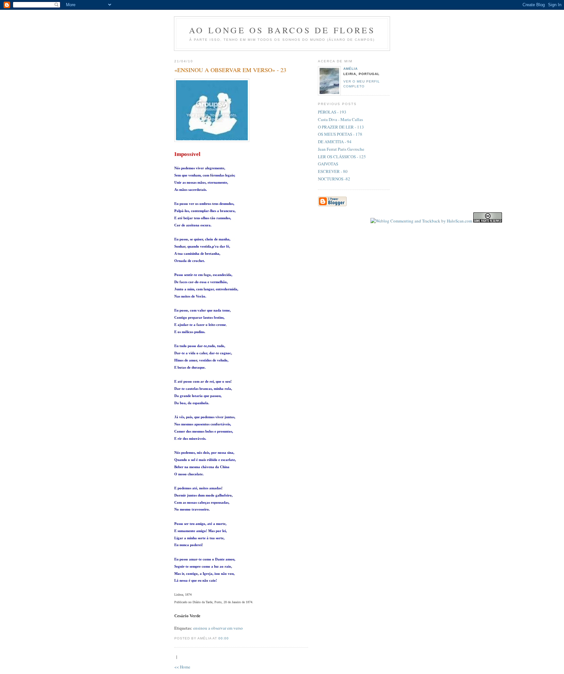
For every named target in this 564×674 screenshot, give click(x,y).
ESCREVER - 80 (333, 171)
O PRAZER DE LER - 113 (341, 127)
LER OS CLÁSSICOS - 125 (342, 157)
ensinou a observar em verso (218, 628)
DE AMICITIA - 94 (335, 142)
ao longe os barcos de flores (282, 30)
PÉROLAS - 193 (332, 112)
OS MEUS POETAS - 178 (340, 134)
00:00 (223, 638)
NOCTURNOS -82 (334, 179)
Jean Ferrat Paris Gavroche (341, 149)
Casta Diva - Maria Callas (340, 119)
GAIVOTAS (328, 164)
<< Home (182, 667)
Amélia (350, 68)
